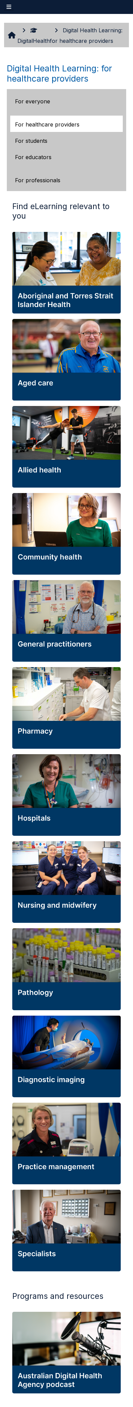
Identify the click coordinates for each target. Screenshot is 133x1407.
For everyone (32, 101)
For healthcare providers (47, 124)
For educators (33, 157)
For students (31, 140)
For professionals (37, 180)
